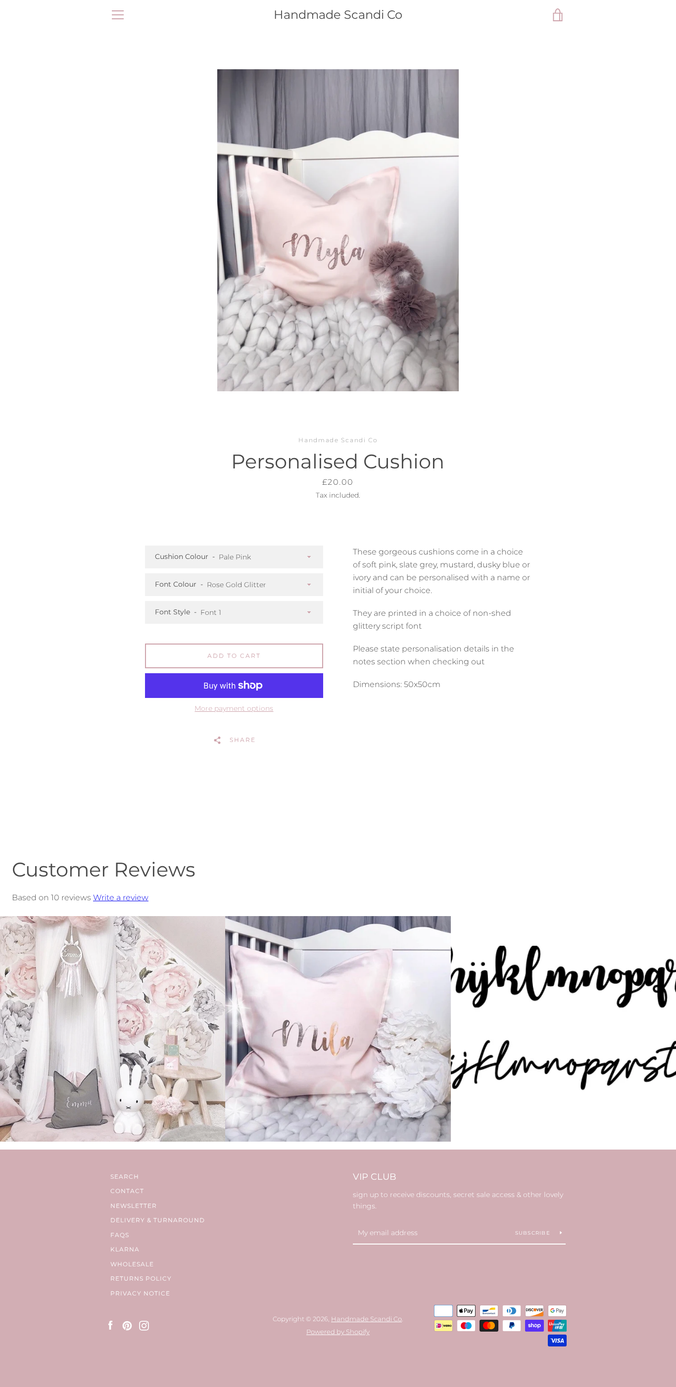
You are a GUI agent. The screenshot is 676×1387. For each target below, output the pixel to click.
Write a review (120, 897)
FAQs (119, 1235)
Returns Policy (141, 1278)
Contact (127, 1191)
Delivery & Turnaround (157, 1220)
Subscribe (534, 1233)
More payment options (233, 708)
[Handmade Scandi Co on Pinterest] (127, 1325)
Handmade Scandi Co (338, 15)
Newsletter (133, 1205)
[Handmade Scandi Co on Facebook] (110, 1325)
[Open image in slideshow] (338, 230)
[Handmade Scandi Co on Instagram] (144, 1325)
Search (124, 1176)
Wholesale (132, 1264)
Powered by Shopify (338, 1332)
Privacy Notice (140, 1293)
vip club (374, 1176)
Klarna (125, 1249)
